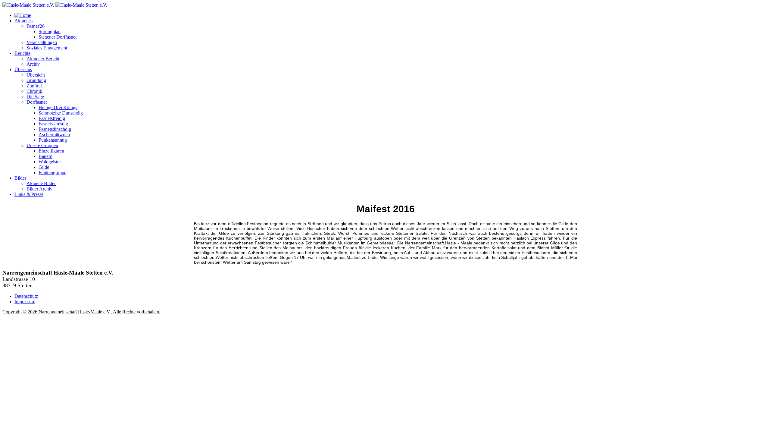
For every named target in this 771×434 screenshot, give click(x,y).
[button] (23, 20)
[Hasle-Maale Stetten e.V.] (54, 5)
